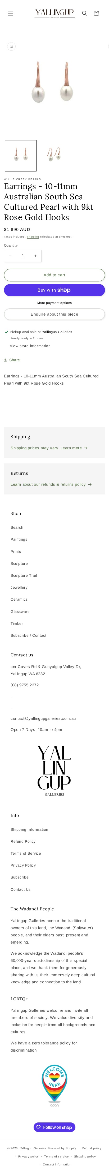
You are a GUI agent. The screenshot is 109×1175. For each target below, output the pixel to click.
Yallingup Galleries (33, 1148)
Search (17, 527)
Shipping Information (29, 829)
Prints (16, 551)
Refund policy (92, 1148)
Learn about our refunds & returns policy (48, 484)
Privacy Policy (23, 865)
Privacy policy (28, 1156)
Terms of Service (26, 853)
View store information (30, 346)
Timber (17, 623)
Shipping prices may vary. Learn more (46, 448)
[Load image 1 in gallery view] (20, 155)
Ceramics (19, 599)
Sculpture (19, 563)
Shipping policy (85, 1156)
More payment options (54, 303)
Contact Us (21, 889)
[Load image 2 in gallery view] (54, 155)
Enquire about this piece (54, 314)
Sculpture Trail (24, 575)
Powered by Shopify (62, 1148)
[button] (10, 13)
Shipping (33, 236)
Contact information (57, 1164)
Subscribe (20, 877)
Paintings (19, 539)
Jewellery (19, 587)
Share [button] (14, 360)
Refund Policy (23, 841)
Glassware (20, 611)
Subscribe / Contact (28, 635)
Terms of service (56, 1156)
